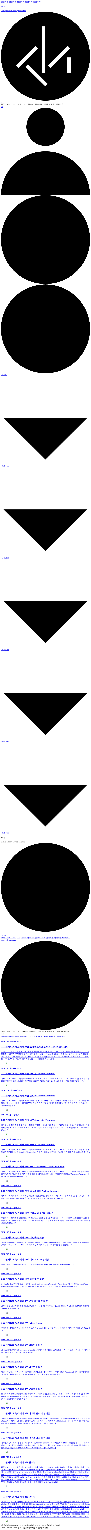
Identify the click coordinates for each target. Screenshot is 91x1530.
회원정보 (66, 938)
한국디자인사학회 (8, 104)
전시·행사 (36, 1036)
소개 (19, 104)
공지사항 (9, 1036)
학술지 (31, 104)
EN (2, 375)
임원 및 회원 (49, 104)
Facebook (4, 940)
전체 (3, 1036)
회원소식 (53, 1036)
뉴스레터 (61, 1036)
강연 (29, 1036)
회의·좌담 (44, 1036)
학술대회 (39, 104)
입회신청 (60, 104)
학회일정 (58, 938)
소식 (25, 104)
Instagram (12, 940)
